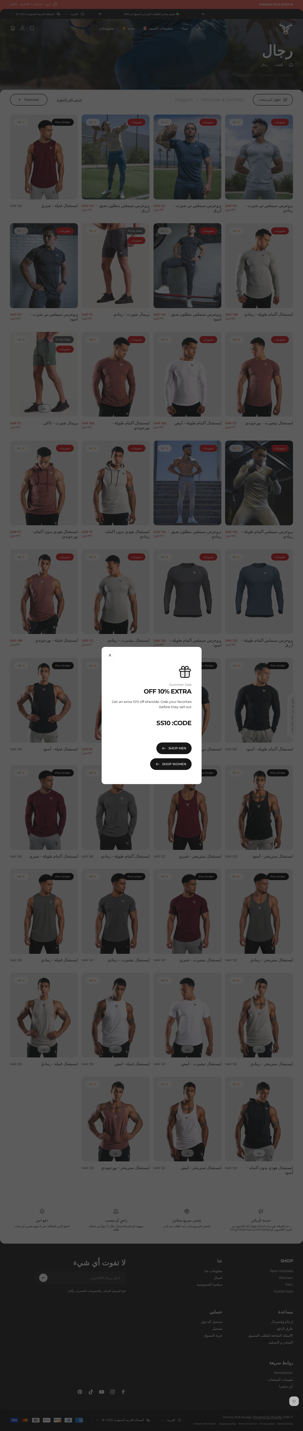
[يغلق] (110, 655)
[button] (83, 1386)
